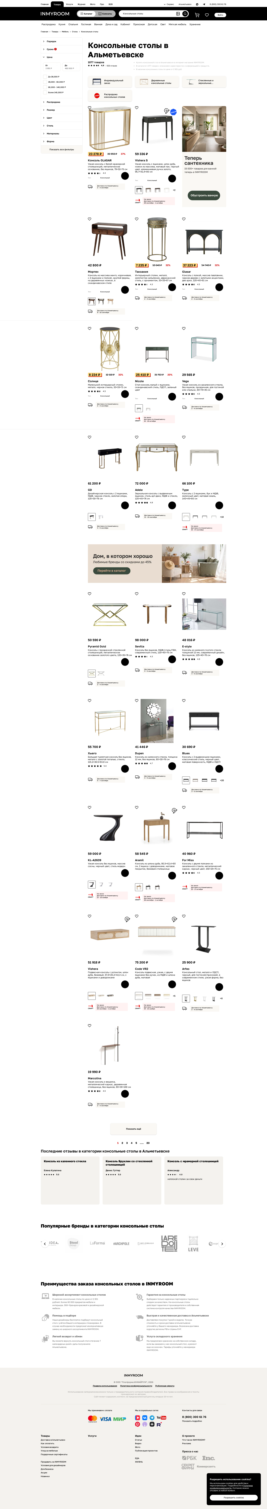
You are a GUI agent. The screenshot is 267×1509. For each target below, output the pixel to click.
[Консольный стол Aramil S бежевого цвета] (139, 887)
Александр (173, 1170)
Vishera (93, 968)
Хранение (195, 24)
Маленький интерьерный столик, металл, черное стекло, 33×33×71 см (107, 386)
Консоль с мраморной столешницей (192, 1161)
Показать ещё (133, 1128)
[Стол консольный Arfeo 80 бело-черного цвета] (214, 998)
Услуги (69, 4)
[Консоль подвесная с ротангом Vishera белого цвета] (101, 996)
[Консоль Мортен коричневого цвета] (92, 301)
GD (90, 489)
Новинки (45, 1476)
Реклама (186, 1443)
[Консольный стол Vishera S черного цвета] (139, 190)
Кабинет (125, 24)
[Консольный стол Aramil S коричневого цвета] (157, 887)
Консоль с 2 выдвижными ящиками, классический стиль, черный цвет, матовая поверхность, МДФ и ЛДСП (201, 759)
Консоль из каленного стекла (65, 1161)
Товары (57, 4)
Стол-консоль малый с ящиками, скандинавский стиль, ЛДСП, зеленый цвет (155, 387)
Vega (185, 381)
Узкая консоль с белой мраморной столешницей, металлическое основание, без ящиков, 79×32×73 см (107, 166)
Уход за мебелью (49, 1450)
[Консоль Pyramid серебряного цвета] (101, 673)
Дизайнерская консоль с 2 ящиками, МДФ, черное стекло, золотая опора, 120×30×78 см (108, 496)
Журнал (81, 4)
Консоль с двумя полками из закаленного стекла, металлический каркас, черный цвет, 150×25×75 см (201, 866)
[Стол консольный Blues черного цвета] (186, 780)
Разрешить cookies (234, 1497)
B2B (111, 4)
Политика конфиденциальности (136, 1386)
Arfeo (185, 968)
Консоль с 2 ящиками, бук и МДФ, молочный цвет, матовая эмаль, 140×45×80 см (200, 496)
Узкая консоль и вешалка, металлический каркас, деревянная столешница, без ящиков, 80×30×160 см (109, 1084)
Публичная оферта (164, 1386)
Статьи (138, 1440)
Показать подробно (192, 1421)
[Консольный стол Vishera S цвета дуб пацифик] (157, 190)
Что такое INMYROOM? (193, 1440)
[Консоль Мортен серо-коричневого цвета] (101, 301)
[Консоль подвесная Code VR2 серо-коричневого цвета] (148, 996)
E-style (187, 646)
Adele (139, 489)
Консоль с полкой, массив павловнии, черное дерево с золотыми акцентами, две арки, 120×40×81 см (203, 278)
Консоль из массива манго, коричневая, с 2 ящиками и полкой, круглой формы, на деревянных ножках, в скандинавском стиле (109, 279)
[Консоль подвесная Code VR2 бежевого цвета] (157, 996)
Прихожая (139, 24)
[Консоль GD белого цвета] (101, 517)
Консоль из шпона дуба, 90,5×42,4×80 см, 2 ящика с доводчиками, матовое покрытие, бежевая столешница (155, 866)
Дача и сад (111, 24)
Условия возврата (49, 1447)
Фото (92, 4)
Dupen (139, 753)
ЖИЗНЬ (139, 1462)
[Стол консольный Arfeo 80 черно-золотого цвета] (195, 998)
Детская (152, 24)
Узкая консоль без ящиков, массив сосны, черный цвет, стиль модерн (106, 864)
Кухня (62, 24)
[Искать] (185, 14)
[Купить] (125, 176)
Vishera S (141, 160)
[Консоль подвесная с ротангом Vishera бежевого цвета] (92, 996)
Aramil (139, 860)
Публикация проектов (146, 1450)
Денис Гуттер (113, 1170)
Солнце (93, 381)
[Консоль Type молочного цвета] (186, 517)
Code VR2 (141, 968)
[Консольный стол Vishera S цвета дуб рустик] (148, 190)
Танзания (141, 271)
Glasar (186, 271)
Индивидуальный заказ (113, 81)
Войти (220, 15)
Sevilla (139, 646)
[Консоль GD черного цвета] (92, 517)
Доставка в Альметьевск (53, 1440)
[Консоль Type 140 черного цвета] (195, 517)
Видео (138, 1443)
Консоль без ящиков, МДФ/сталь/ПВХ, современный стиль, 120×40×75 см (156, 651)
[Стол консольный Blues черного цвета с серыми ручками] (214, 780)
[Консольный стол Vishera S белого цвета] (167, 190)
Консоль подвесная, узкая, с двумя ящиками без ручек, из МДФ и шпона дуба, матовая (155, 975)
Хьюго (92, 753)
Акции (44, 1472)
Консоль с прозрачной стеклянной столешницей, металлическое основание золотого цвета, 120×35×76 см (110, 653)
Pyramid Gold (97, 646)
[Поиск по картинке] (178, 14)
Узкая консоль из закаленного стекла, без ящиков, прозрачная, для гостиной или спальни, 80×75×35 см (203, 387)
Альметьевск (185, 4)
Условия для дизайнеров (53, 1465)
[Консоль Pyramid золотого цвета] (92, 673)
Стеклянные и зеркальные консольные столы (208, 81)
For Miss (188, 860)
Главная (45, 4)
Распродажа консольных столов (114, 95)
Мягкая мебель (177, 24)
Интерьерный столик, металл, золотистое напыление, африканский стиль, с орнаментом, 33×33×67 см (155, 278)
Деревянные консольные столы (161, 81)
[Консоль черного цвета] (92, 884)
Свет (163, 24)
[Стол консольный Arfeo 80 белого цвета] (204, 998)
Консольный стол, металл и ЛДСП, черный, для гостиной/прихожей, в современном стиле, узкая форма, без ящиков (202, 976)
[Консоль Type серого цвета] (204, 517)
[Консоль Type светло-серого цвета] (214, 517)
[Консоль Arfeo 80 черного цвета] (186, 998)
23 (148, 1142)
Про (102, 4)
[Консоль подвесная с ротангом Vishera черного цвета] (110, 996)
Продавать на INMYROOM (53, 1462)
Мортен (93, 271)
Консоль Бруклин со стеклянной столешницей (129, 1162)
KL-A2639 (94, 860)
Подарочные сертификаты (54, 1454)
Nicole (139, 381)
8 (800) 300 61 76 (218, 4)
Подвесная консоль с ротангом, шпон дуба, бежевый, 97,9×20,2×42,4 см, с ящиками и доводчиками (108, 975)
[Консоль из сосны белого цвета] (101, 884)
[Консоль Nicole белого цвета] (148, 408)
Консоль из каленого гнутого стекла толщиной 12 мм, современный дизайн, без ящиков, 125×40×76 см (203, 653)
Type (185, 489)
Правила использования (105, 1386)
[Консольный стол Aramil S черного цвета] (148, 887)
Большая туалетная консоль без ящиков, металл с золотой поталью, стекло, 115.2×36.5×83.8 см (109, 759)
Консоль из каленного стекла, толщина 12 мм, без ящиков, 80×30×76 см (156, 758)
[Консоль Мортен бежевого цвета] (110, 301)
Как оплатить (47, 1443)
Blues (186, 753)
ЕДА (137, 1458)
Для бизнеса (47, 1469)
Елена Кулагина (52, 1170)
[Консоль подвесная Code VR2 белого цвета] (139, 996)
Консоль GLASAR (100, 160)
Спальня (73, 24)
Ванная (98, 24)
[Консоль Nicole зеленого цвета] (139, 408)
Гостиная (86, 24)
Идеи (138, 1435)
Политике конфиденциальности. (231, 1486)
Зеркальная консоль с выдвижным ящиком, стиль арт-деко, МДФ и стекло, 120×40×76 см (156, 496)
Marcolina (94, 1078)
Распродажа (48, 24)
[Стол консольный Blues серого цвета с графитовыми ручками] (195, 780)
